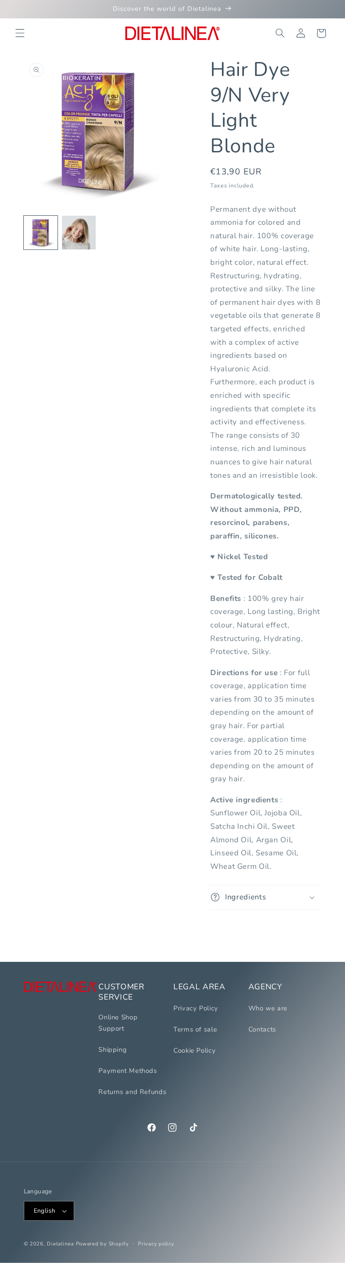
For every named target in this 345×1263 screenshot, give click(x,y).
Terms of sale (195, 1029)
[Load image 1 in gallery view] (41, 232)
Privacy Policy (195, 1008)
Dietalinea (60, 1243)
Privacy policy (156, 1243)
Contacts (262, 1029)
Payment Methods (127, 1070)
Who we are (268, 1008)
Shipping (112, 1049)
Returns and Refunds (132, 1091)
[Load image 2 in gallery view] (79, 232)
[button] (19, 33)
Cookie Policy (194, 1050)
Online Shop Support (117, 1023)
